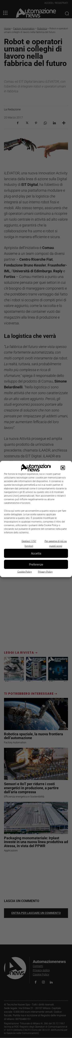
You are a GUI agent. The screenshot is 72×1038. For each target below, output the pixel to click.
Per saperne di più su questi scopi (56, 543)
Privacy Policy (45, 571)
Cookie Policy (24, 571)
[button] (63, 468)
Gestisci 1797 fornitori (29, 543)
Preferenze (36, 564)
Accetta (36, 553)
